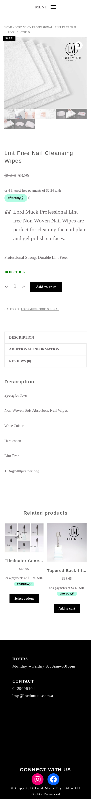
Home (8, 27)
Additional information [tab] (34, 349)
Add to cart (46, 287)
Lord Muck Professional (34, 27)
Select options (24, 598)
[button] (79, 45)
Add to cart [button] (67, 608)
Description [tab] (21, 337)
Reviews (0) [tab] (20, 361)
